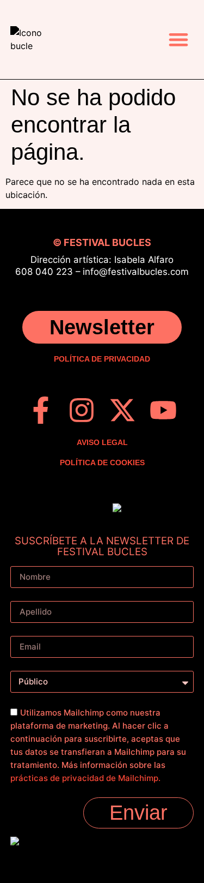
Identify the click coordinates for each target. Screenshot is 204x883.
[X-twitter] (122, 410)
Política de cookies (102, 462)
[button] (178, 39)
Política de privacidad (102, 359)
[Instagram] (81, 410)
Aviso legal (102, 442)
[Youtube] (163, 410)
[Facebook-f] (40, 410)
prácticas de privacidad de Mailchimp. (85, 778)
